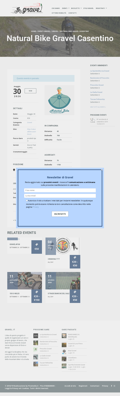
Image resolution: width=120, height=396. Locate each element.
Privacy (36, 207)
